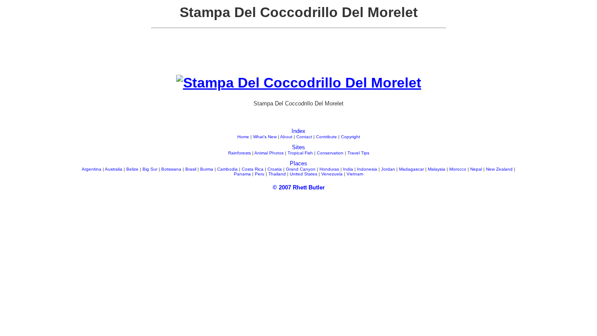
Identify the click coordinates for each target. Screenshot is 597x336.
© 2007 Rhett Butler (299, 187)
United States (303, 174)
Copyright (350, 136)
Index (298, 131)
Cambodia (227, 169)
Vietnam (355, 174)
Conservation (330, 152)
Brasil (190, 169)
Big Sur (149, 169)
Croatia (274, 169)
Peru (259, 174)
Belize (132, 169)
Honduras (329, 169)
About (286, 136)
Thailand (277, 174)
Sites (298, 147)
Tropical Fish (300, 152)
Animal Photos (269, 152)
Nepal (476, 169)
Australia (113, 169)
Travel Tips (358, 152)
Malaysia (436, 169)
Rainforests (239, 152)
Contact (304, 136)
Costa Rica (253, 169)
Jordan (388, 169)
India (348, 169)
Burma (206, 169)
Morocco (457, 169)
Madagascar (411, 169)
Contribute (326, 136)
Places (298, 163)
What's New (265, 136)
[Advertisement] (298, 55)
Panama (242, 174)
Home (243, 136)
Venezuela (332, 174)
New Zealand (499, 169)
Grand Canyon (301, 169)
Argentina (91, 169)
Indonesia (367, 169)
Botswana (171, 169)
